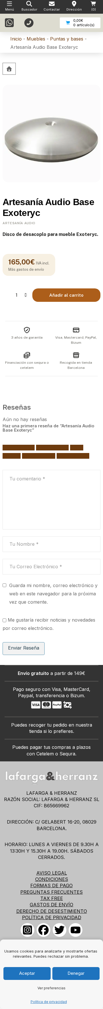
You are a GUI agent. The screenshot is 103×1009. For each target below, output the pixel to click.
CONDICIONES (51, 879)
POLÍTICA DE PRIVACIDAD (51, 917)
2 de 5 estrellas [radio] (52, 447)
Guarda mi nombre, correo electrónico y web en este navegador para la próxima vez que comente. (53, 594)
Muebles (36, 39)
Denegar (76, 973)
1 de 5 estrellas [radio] (19, 447)
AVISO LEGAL (51, 873)
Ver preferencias (51, 988)
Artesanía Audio (19, 223)
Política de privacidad (49, 1002)
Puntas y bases (66, 39)
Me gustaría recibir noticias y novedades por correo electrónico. (49, 624)
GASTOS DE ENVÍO (51, 904)
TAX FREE (51, 898)
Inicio (16, 39)
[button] (29, 7)
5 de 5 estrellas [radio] (73, 456)
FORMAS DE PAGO (51, 885)
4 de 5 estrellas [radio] (38, 456)
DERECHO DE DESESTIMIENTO (51, 911)
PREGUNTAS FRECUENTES (51, 892)
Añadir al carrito (66, 295)
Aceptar (27, 973)
